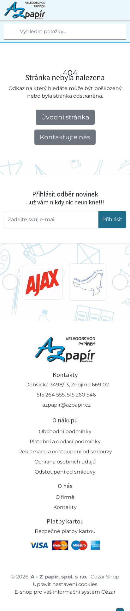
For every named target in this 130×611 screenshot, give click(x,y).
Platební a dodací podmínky (65, 442)
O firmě (65, 497)
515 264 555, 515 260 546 (66, 395)
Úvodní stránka (65, 117)
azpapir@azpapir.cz (66, 405)
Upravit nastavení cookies (65, 584)
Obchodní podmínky (65, 431)
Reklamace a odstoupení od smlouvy (65, 452)
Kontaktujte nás (65, 137)
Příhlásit (112, 219)
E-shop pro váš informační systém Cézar (65, 592)
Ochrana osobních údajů (65, 462)
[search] (9, 31)
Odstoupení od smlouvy (65, 472)
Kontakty (65, 507)
